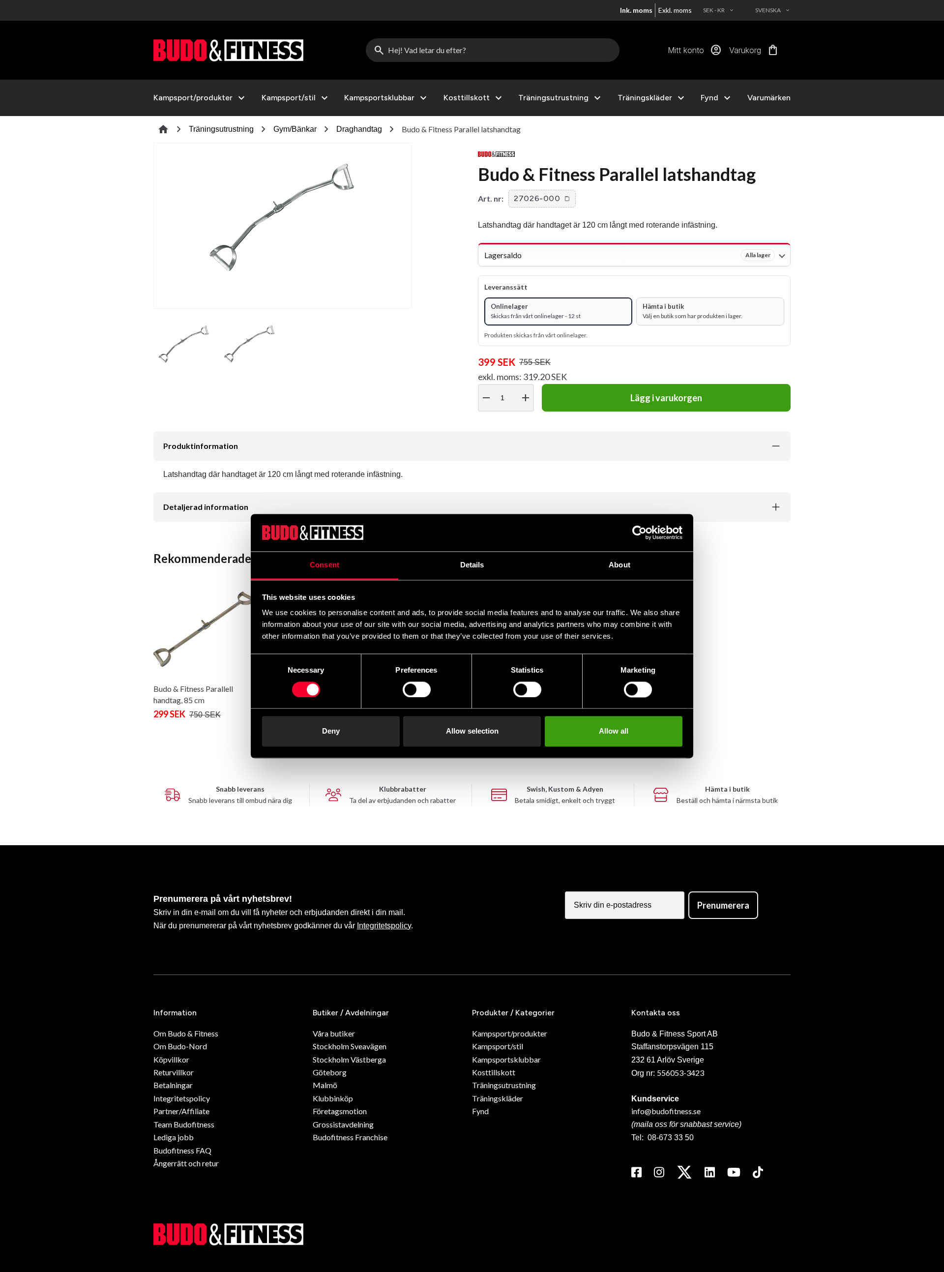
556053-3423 (680, 1072)
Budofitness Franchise (350, 1137)
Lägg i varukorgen (666, 397)
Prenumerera (723, 905)
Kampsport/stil (289, 97)
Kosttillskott (466, 97)
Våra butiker (334, 1033)
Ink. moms (636, 10)
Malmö (325, 1085)
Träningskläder (645, 97)
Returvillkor (173, 1072)
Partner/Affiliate (181, 1111)
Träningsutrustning (553, 97)
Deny (331, 731)
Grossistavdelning (343, 1124)
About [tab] (619, 565)
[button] (542, 198)
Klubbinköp (333, 1098)
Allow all (613, 731)
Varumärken (769, 97)
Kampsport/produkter (193, 97)
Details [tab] (472, 565)
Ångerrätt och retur (186, 1163)
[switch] (417, 689)
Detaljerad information (205, 506)
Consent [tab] (324, 565)
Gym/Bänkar (295, 129)
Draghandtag (359, 129)
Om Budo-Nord (180, 1046)
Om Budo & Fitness (185, 1033)
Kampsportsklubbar (379, 97)
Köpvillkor (171, 1059)
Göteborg (330, 1072)
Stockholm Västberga (349, 1059)
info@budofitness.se (666, 1111)
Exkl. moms (675, 10)
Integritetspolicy (384, 925)
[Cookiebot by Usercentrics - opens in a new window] (639, 532)
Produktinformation (200, 445)
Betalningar (173, 1085)
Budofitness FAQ (182, 1150)
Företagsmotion (340, 1111)
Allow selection (472, 731)
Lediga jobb (173, 1137)
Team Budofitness (183, 1124)
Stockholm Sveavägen (349, 1046)
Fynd (709, 97)
